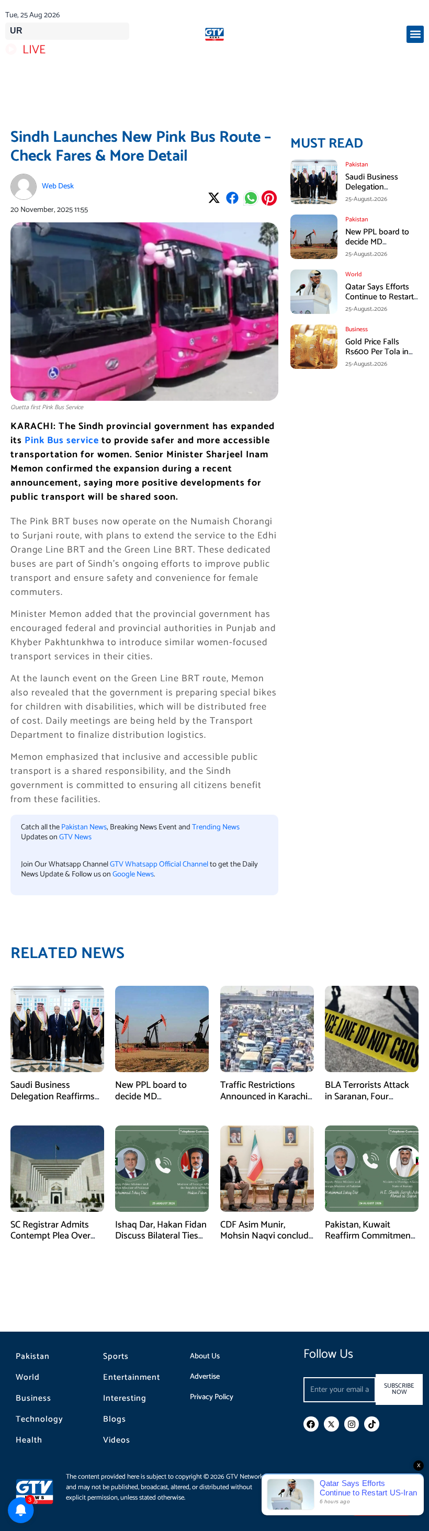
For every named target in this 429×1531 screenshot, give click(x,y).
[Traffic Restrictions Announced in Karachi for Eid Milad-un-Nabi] (267, 1028)
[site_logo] (214, 34)
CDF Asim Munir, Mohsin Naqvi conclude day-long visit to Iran (266, 1236)
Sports (116, 1357)
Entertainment (131, 1377)
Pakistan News (84, 827)
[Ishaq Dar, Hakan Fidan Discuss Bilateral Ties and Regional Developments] (162, 1168)
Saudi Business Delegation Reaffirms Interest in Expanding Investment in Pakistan (55, 1102)
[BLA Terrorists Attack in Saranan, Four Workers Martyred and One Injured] (372, 1028)
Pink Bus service (62, 440)
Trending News (216, 827)
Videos (116, 1440)
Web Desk (58, 186)
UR (16, 30)
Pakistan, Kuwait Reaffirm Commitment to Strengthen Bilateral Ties (369, 1242)
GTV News (75, 837)
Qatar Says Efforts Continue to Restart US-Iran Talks (379, 297)
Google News (133, 874)
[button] (415, 34)
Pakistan (33, 1357)
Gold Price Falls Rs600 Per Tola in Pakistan (377, 352)
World (28, 1377)
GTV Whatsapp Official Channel (160, 864)
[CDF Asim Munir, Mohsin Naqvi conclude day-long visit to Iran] (267, 1168)
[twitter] (331, 1424)
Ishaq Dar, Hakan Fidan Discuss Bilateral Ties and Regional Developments (161, 1242)
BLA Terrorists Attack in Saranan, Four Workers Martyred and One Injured (369, 1102)
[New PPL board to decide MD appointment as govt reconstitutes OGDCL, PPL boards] (162, 1028)
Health (29, 1440)
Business (33, 1398)
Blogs (114, 1419)
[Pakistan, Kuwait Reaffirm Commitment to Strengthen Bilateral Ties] (372, 1168)
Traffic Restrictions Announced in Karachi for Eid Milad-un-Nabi (264, 1096)
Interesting (124, 1398)
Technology (39, 1419)
